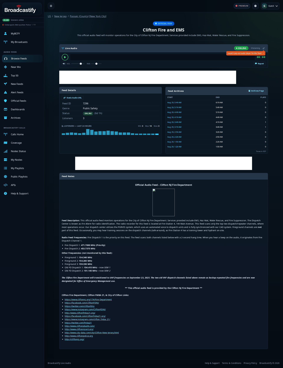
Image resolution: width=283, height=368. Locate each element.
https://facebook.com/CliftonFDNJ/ (82, 302)
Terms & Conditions (231, 363)
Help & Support (212, 363)
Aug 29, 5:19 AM (174, 107)
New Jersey (60, 16)
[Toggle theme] (255, 6)
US (49, 16)
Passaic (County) (79, 16)
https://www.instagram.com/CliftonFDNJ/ (85, 309)
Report (260, 63)
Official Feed (165, 23)
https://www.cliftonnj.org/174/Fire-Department (88, 299)
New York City (98, 16)
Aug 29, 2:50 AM (174, 132)
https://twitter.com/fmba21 (78, 322)
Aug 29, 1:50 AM (174, 141)
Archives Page (257, 91)
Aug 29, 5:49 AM (174, 102)
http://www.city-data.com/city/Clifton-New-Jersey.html (92, 332)
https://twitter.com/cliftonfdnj (79, 306)
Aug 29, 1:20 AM (174, 146)
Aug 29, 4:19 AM (174, 117)
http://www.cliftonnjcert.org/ (79, 329)
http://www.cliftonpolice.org (79, 335)
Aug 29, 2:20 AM (174, 137)
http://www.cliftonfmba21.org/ (80, 312)
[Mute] (64, 64)
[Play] (65, 57)
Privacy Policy (250, 363)
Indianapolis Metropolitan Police (18, 25)
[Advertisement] (147, 77)
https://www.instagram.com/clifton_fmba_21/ (87, 319)
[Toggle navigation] (51, 6)
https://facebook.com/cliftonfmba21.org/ (85, 316)
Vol (68, 64)
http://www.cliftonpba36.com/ (80, 326)
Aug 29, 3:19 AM (174, 127)
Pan (88, 64)
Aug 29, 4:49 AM (174, 112)
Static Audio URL (74, 98)
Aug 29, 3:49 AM (174, 122)
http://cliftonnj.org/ (74, 339)
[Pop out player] (263, 48)
